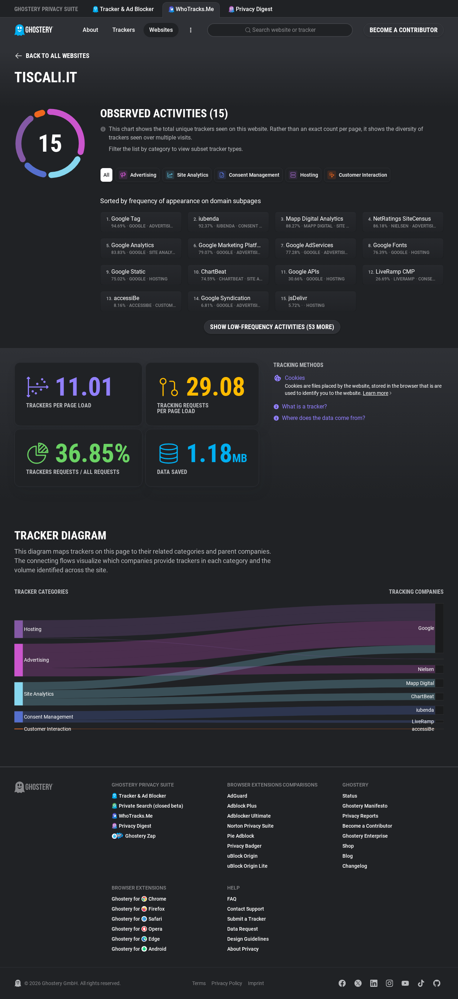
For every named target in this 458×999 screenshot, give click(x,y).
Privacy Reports (360, 816)
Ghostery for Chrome (139, 899)
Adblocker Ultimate (249, 816)
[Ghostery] (33, 30)
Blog (347, 856)
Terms (199, 983)
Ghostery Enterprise (365, 836)
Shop (348, 846)
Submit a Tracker (246, 919)
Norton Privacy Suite (250, 826)
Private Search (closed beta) (151, 806)
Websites (161, 29)
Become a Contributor (404, 30)
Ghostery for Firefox (138, 909)
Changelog (354, 866)
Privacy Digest (254, 9)
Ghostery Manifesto (365, 806)
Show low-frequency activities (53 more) (272, 326)
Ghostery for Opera (137, 929)
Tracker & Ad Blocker (127, 9)
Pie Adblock (240, 836)
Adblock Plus (242, 806)
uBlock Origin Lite (247, 866)
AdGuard (237, 796)
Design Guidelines (248, 939)
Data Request (242, 929)
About (90, 29)
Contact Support (245, 909)
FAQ (232, 899)
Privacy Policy (226, 983)
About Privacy (243, 949)
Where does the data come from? (323, 418)
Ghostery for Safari (137, 919)
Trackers (123, 29)
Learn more (375, 393)
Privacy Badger (244, 846)
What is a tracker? (304, 406)
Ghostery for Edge (136, 939)
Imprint (256, 983)
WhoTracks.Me (195, 9)
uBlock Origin (242, 856)
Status (349, 796)
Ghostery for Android (139, 949)
